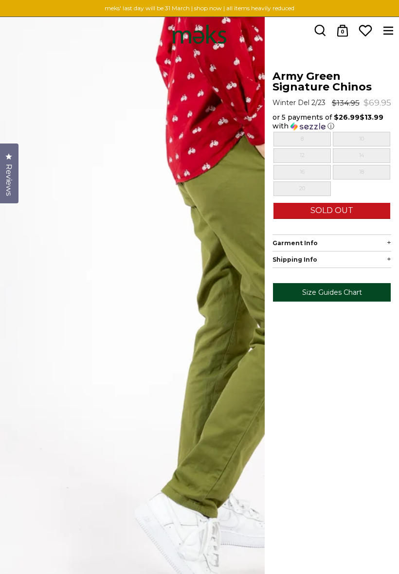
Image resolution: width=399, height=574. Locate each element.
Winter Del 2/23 (299, 102)
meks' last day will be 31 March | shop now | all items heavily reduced (199, 8)
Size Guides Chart (332, 292)
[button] (331, 122)
